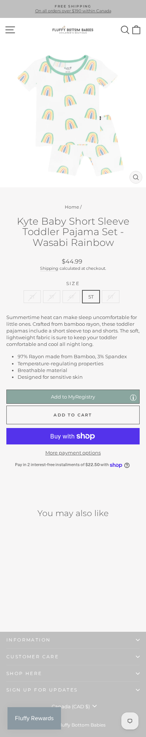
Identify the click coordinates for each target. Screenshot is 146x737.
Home (72, 207)
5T (91, 297)
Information (28, 640)
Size (73, 283)
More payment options (73, 453)
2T (32, 297)
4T (71, 297)
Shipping (49, 268)
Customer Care (32, 656)
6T (110, 297)
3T (51, 297)
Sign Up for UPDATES (42, 690)
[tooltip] (133, 397)
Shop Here (24, 673)
